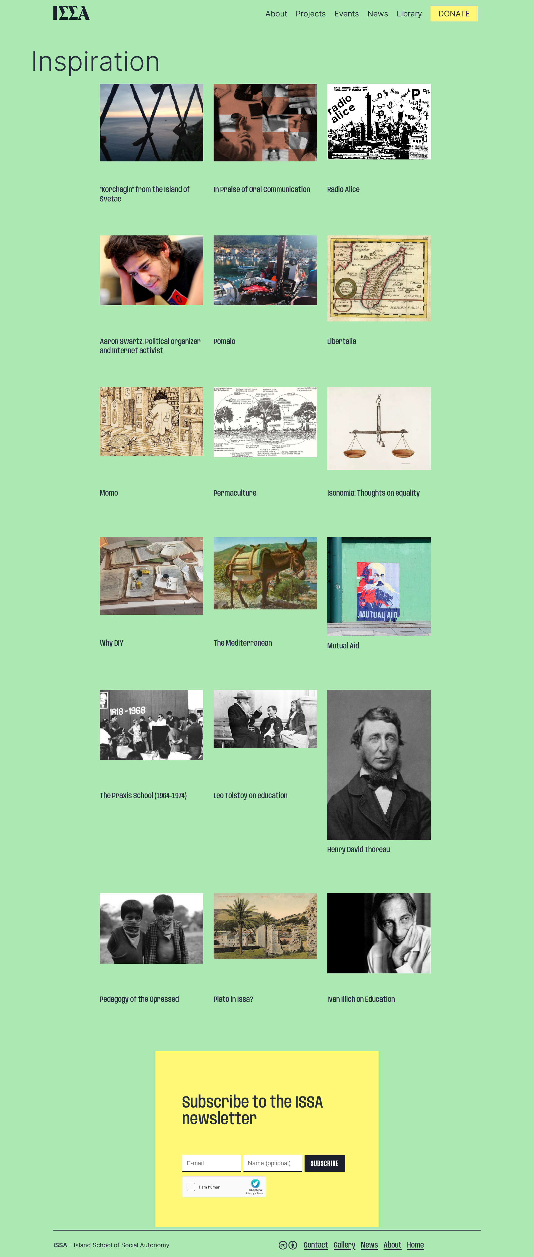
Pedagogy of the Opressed (139, 1000)
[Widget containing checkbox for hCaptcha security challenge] (224, 1186)
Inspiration (95, 61)
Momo (109, 493)
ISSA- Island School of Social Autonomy (71, 13)
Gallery (344, 1245)
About (393, 1245)
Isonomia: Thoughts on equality (373, 493)
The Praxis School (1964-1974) (143, 796)
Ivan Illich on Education (361, 1000)
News (369, 1245)
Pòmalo (224, 342)
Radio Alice (343, 190)
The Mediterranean (243, 643)
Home (415, 1245)
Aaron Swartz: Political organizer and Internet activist (150, 346)
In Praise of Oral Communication (262, 190)
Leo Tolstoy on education (251, 796)
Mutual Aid (343, 646)
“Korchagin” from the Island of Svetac (145, 194)
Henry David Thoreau (358, 850)
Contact (316, 1245)
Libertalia (341, 342)
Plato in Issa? (233, 1000)
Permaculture (235, 493)
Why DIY (111, 643)
